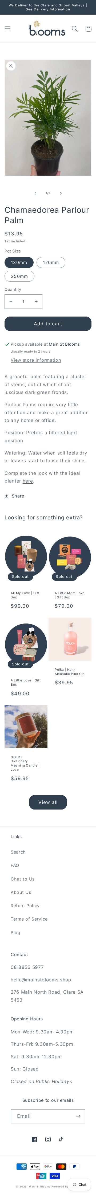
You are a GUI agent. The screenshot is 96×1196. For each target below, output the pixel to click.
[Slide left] (35, 193)
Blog (16, 932)
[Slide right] (60, 193)
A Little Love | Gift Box (26, 682)
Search (18, 852)
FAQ (15, 865)
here (28, 481)
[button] (7, 28)
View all (48, 802)
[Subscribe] (78, 1116)
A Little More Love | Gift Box (70, 595)
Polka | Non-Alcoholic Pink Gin (70, 672)
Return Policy (25, 905)
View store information (36, 360)
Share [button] (18, 496)
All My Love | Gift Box (25, 595)
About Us (21, 892)
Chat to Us (23, 879)
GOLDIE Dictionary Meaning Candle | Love (25, 763)
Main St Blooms (39, 1186)
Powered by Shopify (65, 1186)
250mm (19, 276)
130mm (19, 262)
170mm (51, 262)
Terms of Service (29, 919)
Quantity (13, 289)
